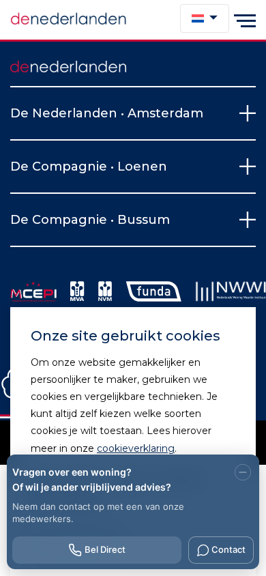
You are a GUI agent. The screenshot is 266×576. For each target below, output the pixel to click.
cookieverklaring (136, 448)
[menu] (245, 19)
